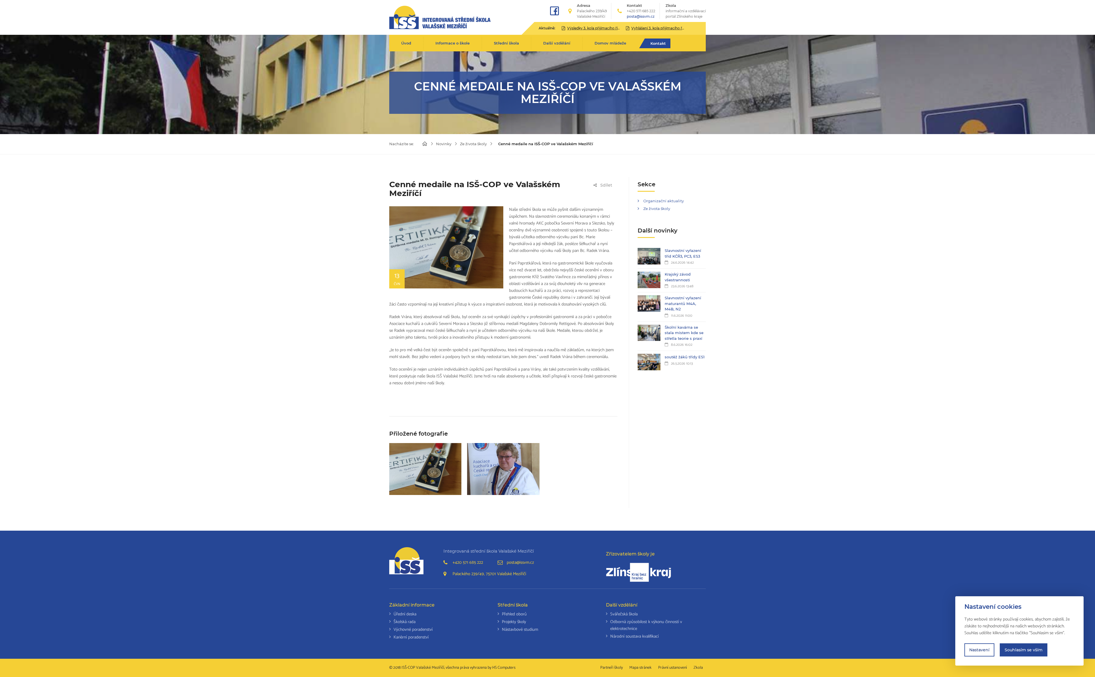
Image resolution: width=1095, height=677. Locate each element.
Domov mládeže (610, 43)
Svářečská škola (624, 614)
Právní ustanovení (672, 667)
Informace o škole (452, 43)
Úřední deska (405, 614)
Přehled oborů (514, 614)
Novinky (443, 144)
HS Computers (504, 667)
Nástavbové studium (520, 629)
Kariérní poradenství (411, 637)
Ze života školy (473, 144)
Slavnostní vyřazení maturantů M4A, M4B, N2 (683, 303)
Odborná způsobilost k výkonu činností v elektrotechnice (646, 625)
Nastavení (979, 649)
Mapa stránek (640, 667)
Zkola (686, 11)
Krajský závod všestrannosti (678, 277)
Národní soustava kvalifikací (634, 636)
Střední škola (506, 43)
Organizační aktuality (663, 201)
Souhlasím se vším (1024, 649)
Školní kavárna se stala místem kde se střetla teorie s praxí (684, 333)
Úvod (406, 43)
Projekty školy (514, 621)
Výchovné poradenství (413, 629)
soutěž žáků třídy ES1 (685, 357)
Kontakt (658, 43)
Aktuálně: (547, 28)
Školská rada (404, 621)
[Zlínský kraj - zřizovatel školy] (638, 572)
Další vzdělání (556, 43)
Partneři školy (611, 667)
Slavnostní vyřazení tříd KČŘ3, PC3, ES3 (683, 253)
